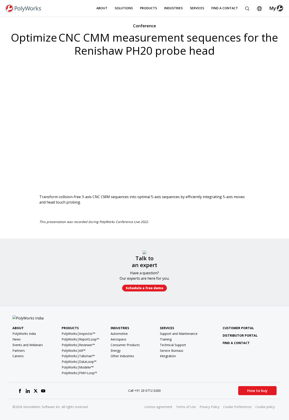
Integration (168, 356)
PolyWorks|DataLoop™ (79, 361)
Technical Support (173, 345)
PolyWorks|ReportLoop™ (80, 339)
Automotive (119, 333)
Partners (18, 350)
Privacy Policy (209, 407)
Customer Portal (238, 328)
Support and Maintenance (179, 333)
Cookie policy (265, 407)
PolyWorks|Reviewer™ (78, 345)
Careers (18, 356)
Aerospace (118, 339)
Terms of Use (186, 407)
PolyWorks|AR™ (74, 350)
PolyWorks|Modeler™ (78, 367)
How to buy (257, 390)
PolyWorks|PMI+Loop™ (79, 373)
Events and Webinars (27, 345)
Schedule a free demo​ (144, 288)
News (16, 339)
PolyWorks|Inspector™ (78, 333)
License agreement (158, 407)
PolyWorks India (24, 333)
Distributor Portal (240, 335)
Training (166, 339)
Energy (116, 350)
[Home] (23, 7)
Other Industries (122, 356)
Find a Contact (224, 8)
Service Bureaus (171, 350)
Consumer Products (125, 345)
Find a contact (236, 343)
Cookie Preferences (237, 407)
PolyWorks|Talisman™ (78, 356)
